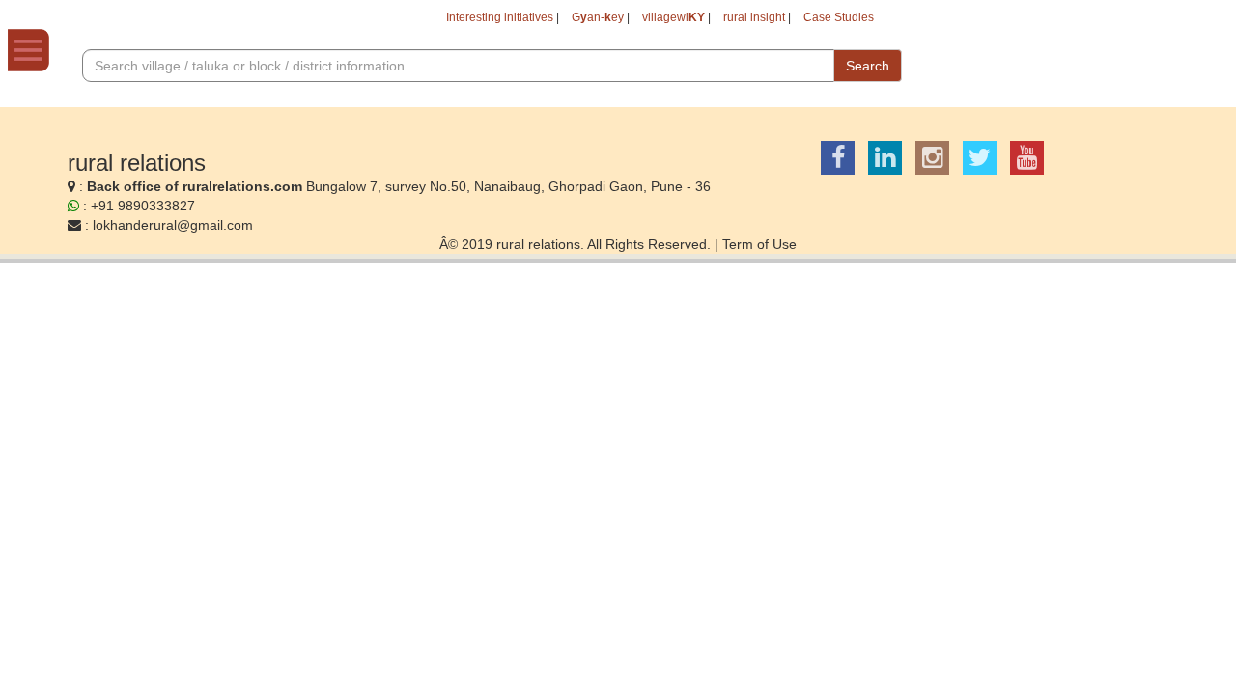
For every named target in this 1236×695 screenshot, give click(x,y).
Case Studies (838, 17)
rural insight (754, 17)
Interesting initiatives (499, 17)
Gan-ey (598, 17)
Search (867, 65)
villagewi (673, 17)
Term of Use (759, 244)
